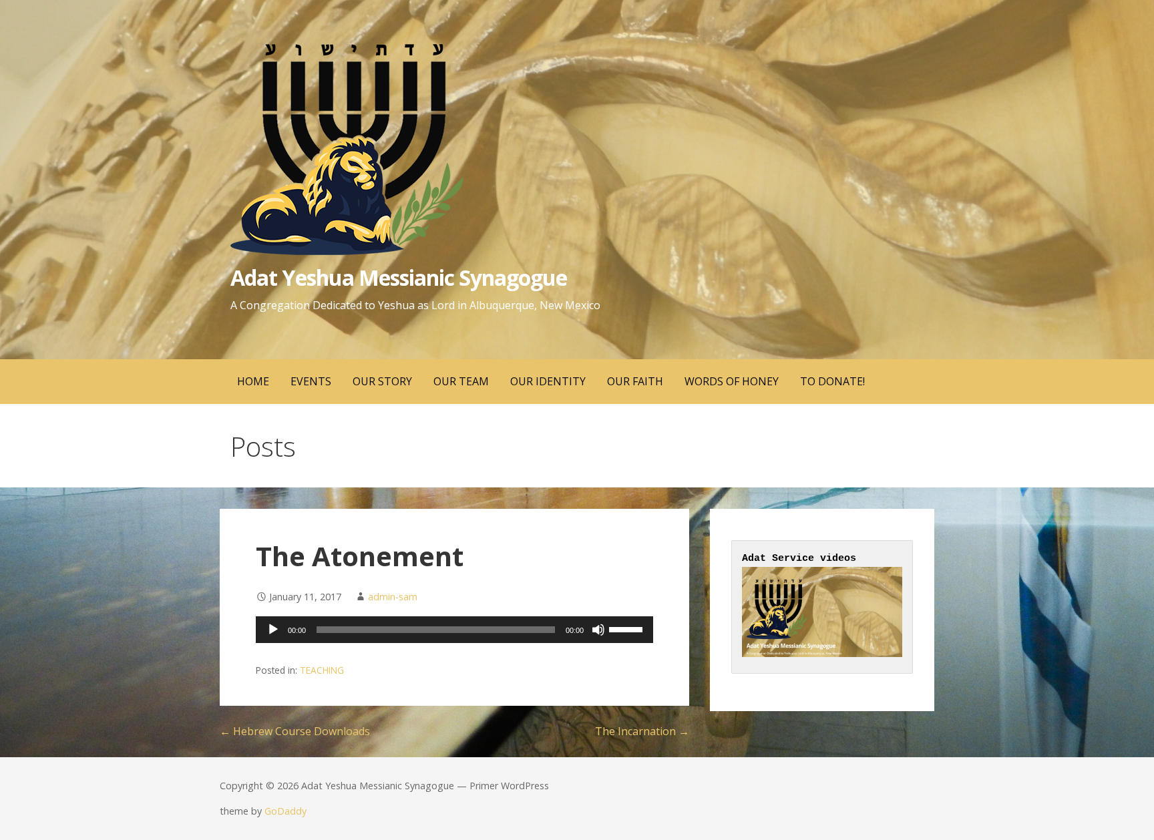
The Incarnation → (642, 731)
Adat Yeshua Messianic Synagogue (398, 277)
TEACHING (322, 670)
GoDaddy (285, 811)
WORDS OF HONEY (732, 381)
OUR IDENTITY (548, 381)
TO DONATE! (832, 381)
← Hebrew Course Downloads (295, 731)
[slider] (627, 628)
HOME (253, 381)
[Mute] (598, 629)
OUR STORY (382, 381)
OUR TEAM (461, 381)
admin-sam (392, 596)
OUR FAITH (635, 381)
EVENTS (311, 381)
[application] (454, 629)
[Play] (273, 629)
